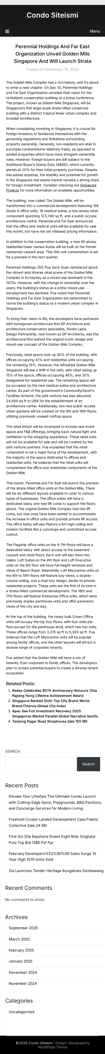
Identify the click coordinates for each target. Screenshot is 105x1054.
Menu (95, 31)
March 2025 (19, 939)
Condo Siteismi (52, 15)
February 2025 (21, 950)
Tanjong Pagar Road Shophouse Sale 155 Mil (49, 721)
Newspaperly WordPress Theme (64, 1045)
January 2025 (20, 961)
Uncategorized (21, 1011)
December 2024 (23, 972)
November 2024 (23, 983)
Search (12, 751)
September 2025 (23, 928)
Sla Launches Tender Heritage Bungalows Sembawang (56, 870)
